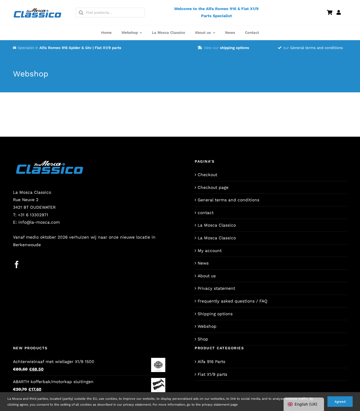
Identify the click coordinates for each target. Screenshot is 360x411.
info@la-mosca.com (39, 222)
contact (206, 212)
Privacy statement (216, 288)
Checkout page (213, 187)
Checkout (207, 174)
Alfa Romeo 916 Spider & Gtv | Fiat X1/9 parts (80, 48)
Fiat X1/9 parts (212, 374)
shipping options (234, 48)
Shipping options (215, 313)
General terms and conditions (316, 48)
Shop (203, 339)
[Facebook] (16, 264)
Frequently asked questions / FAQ (232, 301)
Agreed (340, 401)
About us (207, 275)
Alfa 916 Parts (211, 361)
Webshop (207, 326)
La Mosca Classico (217, 225)
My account (210, 250)
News (203, 263)
